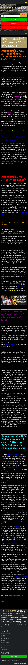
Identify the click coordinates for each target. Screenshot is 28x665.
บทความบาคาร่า (5, 645)
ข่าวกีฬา (3, 636)
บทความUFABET (5, 638)
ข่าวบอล (3, 647)
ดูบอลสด (3, 640)
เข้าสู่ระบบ (23, 15)
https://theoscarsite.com (16, 595)
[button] (26, 2)
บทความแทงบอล (5, 633)
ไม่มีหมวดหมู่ (4, 649)
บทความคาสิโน (5, 642)
